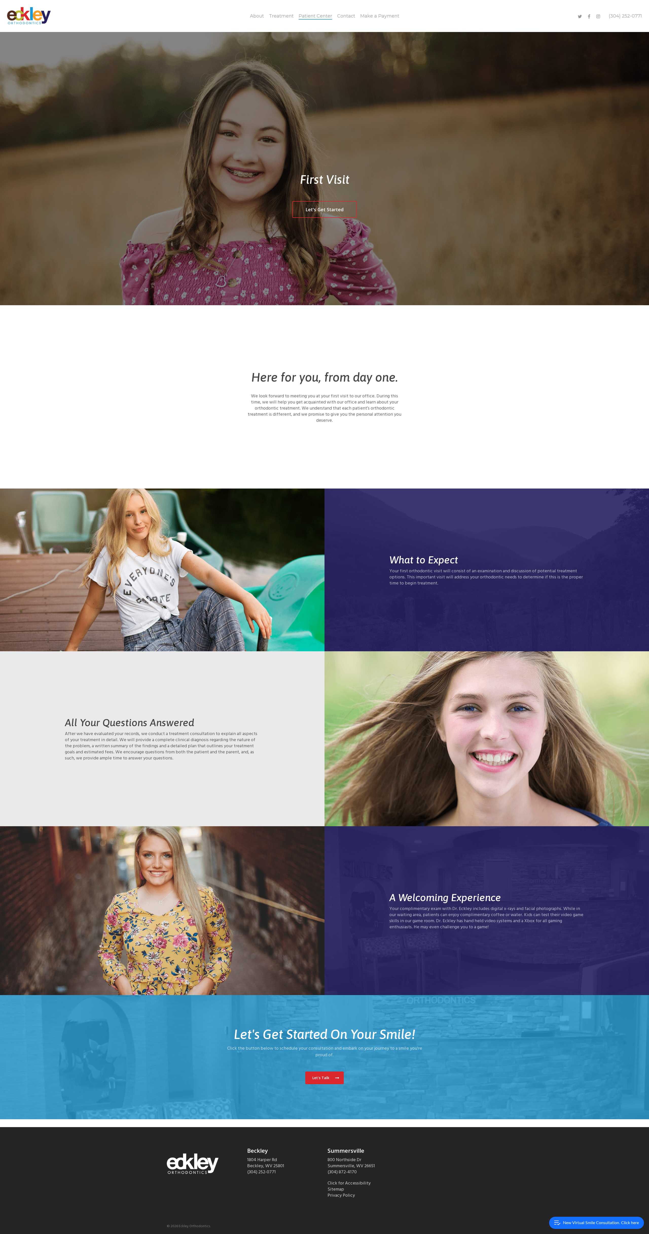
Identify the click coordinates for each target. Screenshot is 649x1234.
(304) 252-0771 (261, 1172)
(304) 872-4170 (342, 1172)
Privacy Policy (341, 1195)
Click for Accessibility (349, 1183)
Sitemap (336, 1189)
